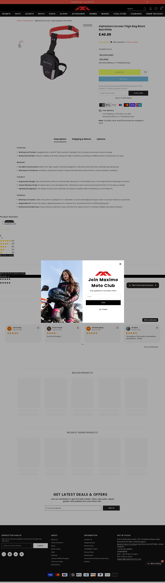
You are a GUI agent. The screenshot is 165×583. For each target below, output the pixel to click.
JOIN (103, 303)
